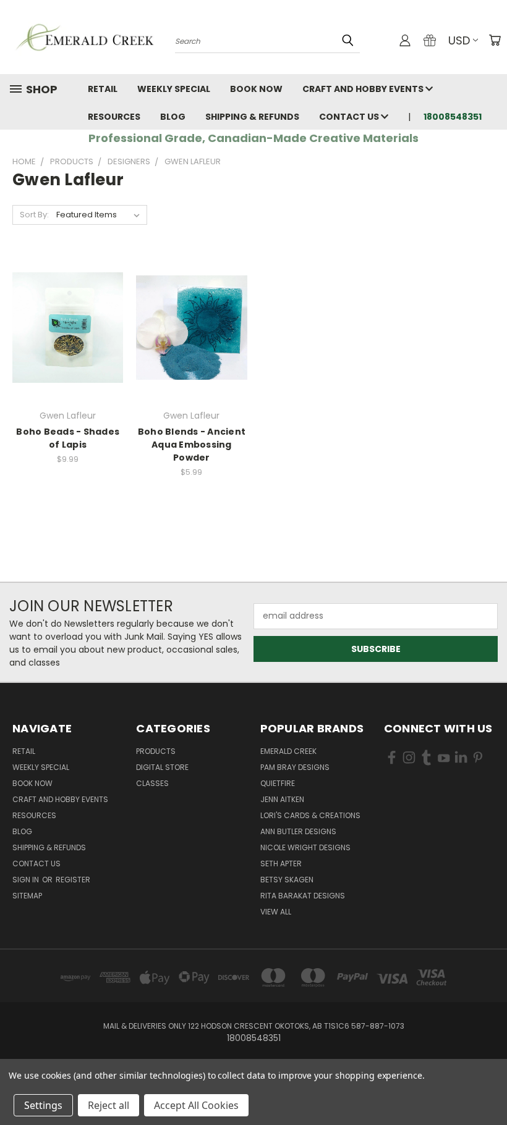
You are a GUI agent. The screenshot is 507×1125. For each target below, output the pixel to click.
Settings (43, 1105)
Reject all (108, 1105)
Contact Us (350, 117)
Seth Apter (281, 863)
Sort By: (34, 214)
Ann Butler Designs (298, 831)
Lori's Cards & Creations (310, 815)
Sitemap (27, 895)
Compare (64, 326)
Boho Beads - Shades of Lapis (67, 438)
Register (73, 879)
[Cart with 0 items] (494, 40)
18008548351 (453, 117)
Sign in (26, 879)
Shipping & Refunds (252, 117)
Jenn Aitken (282, 799)
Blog (172, 117)
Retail (102, 89)
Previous (488, 1086)
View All (275, 911)
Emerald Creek (288, 751)
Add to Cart (67, 349)
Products (156, 751)
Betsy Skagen (286, 879)
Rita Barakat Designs (302, 895)
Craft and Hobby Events (363, 89)
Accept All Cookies (196, 1105)
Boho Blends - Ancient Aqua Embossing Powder (191, 444)
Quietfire (277, 783)
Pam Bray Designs (295, 767)
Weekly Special (173, 89)
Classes (152, 783)
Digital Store (162, 767)
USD (459, 40)
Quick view (68, 302)
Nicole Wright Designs (305, 847)
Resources (114, 117)
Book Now (256, 89)
